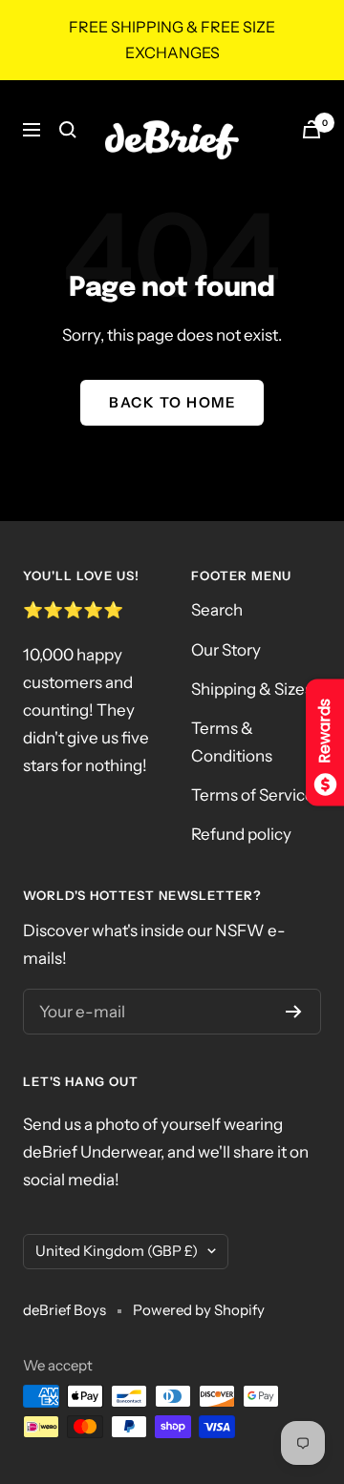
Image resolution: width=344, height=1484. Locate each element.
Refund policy (241, 834)
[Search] (67, 129)
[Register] (294, 1011)
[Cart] (311, 129)
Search (217, 609)
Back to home (172, 402)
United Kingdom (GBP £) (116, 1251)
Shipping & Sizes (251, 689)
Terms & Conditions (231, 742)
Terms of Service (252, 795)
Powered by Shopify (199, 1310)
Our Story (226, 649)
